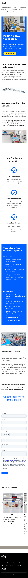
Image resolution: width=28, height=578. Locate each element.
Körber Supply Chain (7, 7)
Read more (14, 524)
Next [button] (25, 503)
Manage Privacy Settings (8, 565)
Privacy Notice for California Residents (12, 563)
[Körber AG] (12, 2)
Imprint (4, 560)
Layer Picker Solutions (10, 515)
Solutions (16, 7)
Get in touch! (10, 53)
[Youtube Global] (5, 569)
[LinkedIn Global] (2, 569)
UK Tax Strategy (21, 565)
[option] (13, 517)
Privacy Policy (10, 560)
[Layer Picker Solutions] (13, 503)
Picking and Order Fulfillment (16, 9)
